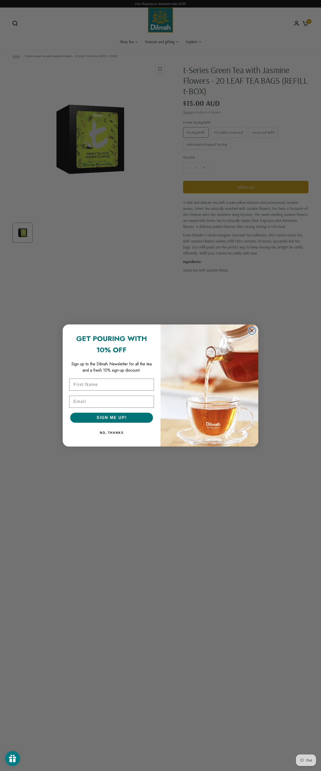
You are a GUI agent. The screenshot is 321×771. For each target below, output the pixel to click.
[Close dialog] (252, 330)
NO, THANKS (112, 433)
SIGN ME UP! (112, 417)
